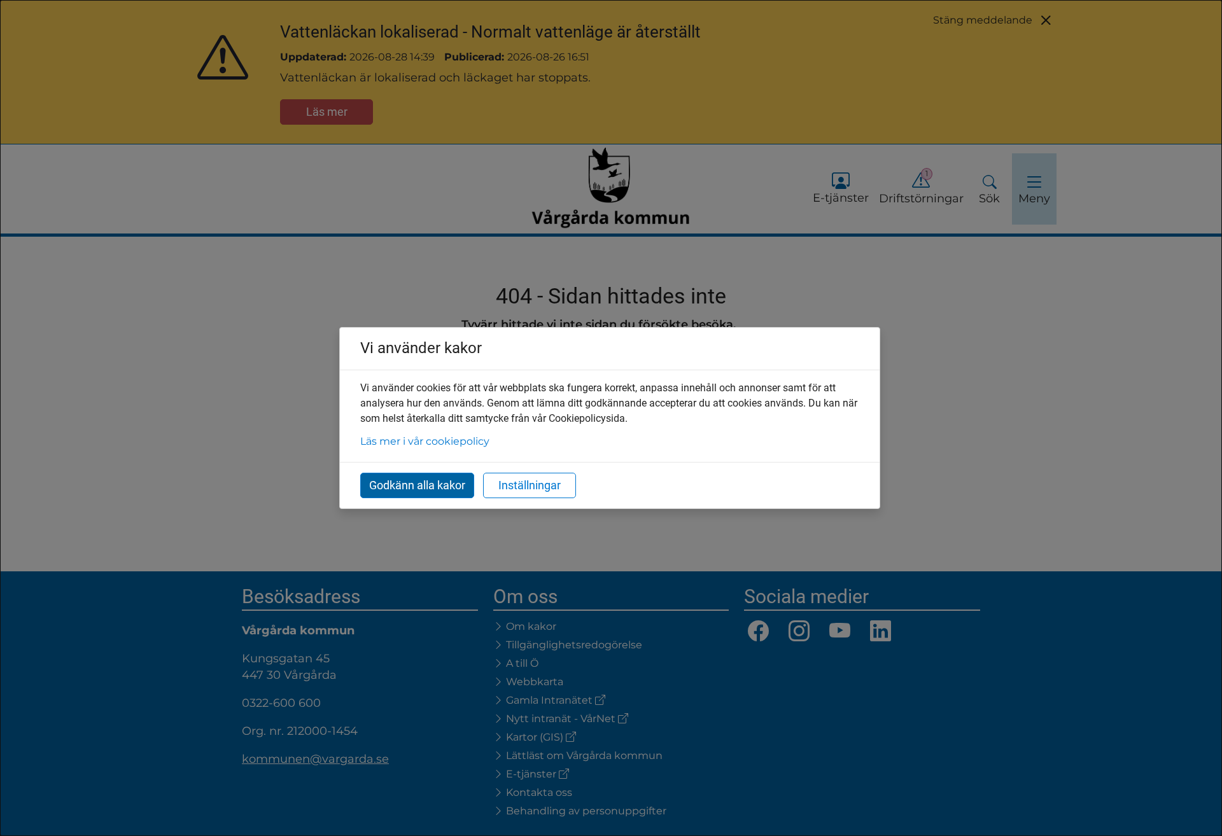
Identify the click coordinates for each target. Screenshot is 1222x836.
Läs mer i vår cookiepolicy (424, 441)
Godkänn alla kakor (417, 485)
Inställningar (529, 485)
